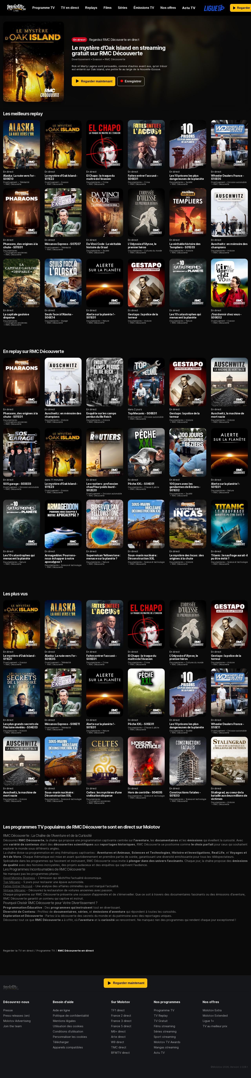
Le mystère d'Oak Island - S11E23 (61, 485)
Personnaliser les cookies (70, 1037)
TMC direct (118, 1047)
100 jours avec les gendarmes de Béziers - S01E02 (184, 487)
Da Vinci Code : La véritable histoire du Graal (103, 245)
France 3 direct (121, 1021)
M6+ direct (118, 1031)
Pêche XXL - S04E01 (141, 483)
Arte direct (118, 1037)
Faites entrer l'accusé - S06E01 (143, 177)
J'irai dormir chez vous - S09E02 (226, 316)
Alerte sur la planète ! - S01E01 (100, 316)
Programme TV (164, 1010)
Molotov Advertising (17, 1021)
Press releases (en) (16, 1015)
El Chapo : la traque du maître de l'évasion (100, 177)
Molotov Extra (212, 1010)
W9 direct (117, 1042)
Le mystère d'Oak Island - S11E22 (61, 177)
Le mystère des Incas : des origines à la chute (186, 557)
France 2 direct (121, 1015)
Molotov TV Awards (167, 1042)
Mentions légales (64, 1021)
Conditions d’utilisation (68, 1031)
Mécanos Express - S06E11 (62, 724)
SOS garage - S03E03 (17, 483)
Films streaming (164, 1026)
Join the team (12, 1026)
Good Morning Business (19, 878)
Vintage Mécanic (14, 890)
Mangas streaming (166, 1047)
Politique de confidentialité (71, 1015)
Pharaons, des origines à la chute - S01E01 (20, 245)
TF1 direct (118, 1010)
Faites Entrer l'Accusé (17, 886)
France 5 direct (121, 1026)
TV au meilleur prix (215, 1026)
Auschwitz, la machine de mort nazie (227, 415)
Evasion (97, 59)
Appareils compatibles (68, 1047)
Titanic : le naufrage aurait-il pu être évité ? (229, 557)
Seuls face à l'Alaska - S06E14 (59, 316)
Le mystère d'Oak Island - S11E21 (19, 657)
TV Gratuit (161, 1021)
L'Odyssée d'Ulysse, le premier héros (142, 245)
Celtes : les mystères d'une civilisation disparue (104, 794)
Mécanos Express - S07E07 (63, 244)
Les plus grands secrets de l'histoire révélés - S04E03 (20, 725)
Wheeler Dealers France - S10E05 (227, 177)
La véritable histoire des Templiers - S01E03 (185, 245)
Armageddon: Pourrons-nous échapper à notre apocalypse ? (60, 558)
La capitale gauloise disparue (16, 316)
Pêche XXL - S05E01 (141, 724)
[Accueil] (16, 8)
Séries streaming (165, 1031)
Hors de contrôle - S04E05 (145, 792)
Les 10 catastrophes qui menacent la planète (185, 316)
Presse (8, 1010)
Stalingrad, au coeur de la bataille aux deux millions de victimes (229, 796)
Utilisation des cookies (68, 1026)
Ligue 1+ (208, 1021)
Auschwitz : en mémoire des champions (229, 245)
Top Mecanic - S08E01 (142, 413)
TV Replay (161, 1015)
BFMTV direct (120, 1052)
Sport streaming (165, 1037)
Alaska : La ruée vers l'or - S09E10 (19, 177)
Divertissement (81, 59)
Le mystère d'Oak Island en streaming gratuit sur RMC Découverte (119, 51)
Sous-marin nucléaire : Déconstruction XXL (142, 557)
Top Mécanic (11, 882)
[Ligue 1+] (214, 8)
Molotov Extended (215, 1015)
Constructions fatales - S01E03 (185, 794)
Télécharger (61, 1042)
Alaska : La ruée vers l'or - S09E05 (61, 657)
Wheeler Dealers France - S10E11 (227, 725)
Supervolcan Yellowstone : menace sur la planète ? (103, 557)
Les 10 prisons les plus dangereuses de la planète (186, 177)
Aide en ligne (61, 1010)
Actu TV (159, 1052)
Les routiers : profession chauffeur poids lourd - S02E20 (102, 487)
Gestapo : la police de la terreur (143, 316)
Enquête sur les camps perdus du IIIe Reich (101, 415)
